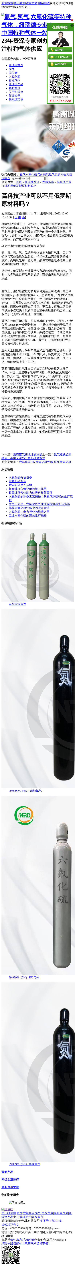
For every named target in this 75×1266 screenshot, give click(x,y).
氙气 (12, 69)
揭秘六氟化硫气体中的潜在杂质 (29, 507)
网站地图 (44, 3)
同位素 (13, 72)
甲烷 (7, 178)
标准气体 (14, 80)
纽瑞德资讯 (32, 182)
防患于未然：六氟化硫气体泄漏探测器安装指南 (39, 504)
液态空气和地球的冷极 (27, 454)
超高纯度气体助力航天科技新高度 (30, 492)
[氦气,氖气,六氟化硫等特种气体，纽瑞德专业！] (37, 24)
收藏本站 (32, 3)
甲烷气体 (47, 1213)
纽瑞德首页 (16, 65)
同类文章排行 (10, 1179)
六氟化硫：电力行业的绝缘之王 (29, 511)
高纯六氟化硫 (62, 462)
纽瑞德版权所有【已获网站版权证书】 (26, 1243)
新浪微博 (7, 3)
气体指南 (48, 182)
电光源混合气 (17, 604)
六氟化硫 (14, 76)
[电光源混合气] (37, 600)
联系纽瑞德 (16, 99)
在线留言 (37, 1216)
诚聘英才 (25, 1216)
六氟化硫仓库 (17, 481)
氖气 (38, 1213)
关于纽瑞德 (16, 91)
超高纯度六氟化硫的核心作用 (28, 488)
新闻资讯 (14, 95)
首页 (19, 182)
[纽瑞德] (7, 1209)
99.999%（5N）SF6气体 (24, 977)
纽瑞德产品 (16, 84)
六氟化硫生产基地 (20, 485)
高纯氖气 (49, 174)
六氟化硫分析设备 (20, 477)
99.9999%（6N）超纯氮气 (25, 790)
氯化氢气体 (61, 1213)
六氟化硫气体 (34, 174)
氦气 (22, 174)
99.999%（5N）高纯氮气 (24, 1164)
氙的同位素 (62, 174)
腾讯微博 (19, 3)
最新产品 (7, 1171)
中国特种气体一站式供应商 (36, 32)
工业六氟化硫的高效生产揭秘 (28, 515)
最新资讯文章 (10, 1187)
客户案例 (14, 88)
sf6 (33, 462)
